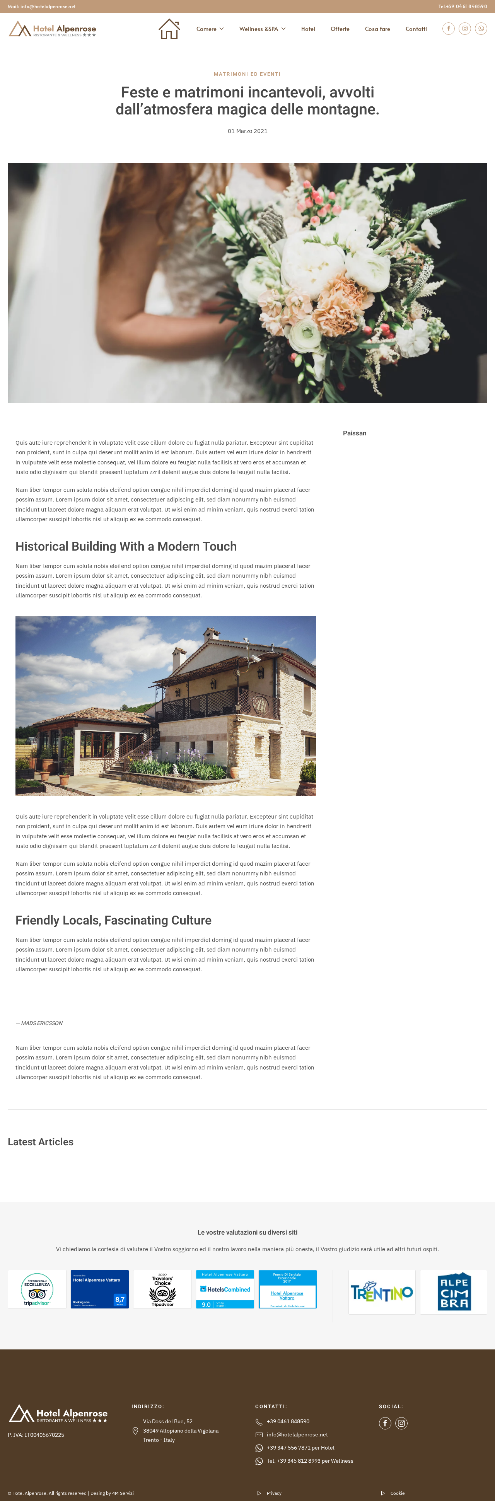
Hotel (308, 28)
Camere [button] (206, 28)
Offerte (340, 28)
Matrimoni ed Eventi (247, 74)
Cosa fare (377, 28)
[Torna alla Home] (52, 28)
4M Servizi (123, 1493)
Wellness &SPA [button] (258, 28)
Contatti (416, 28)
